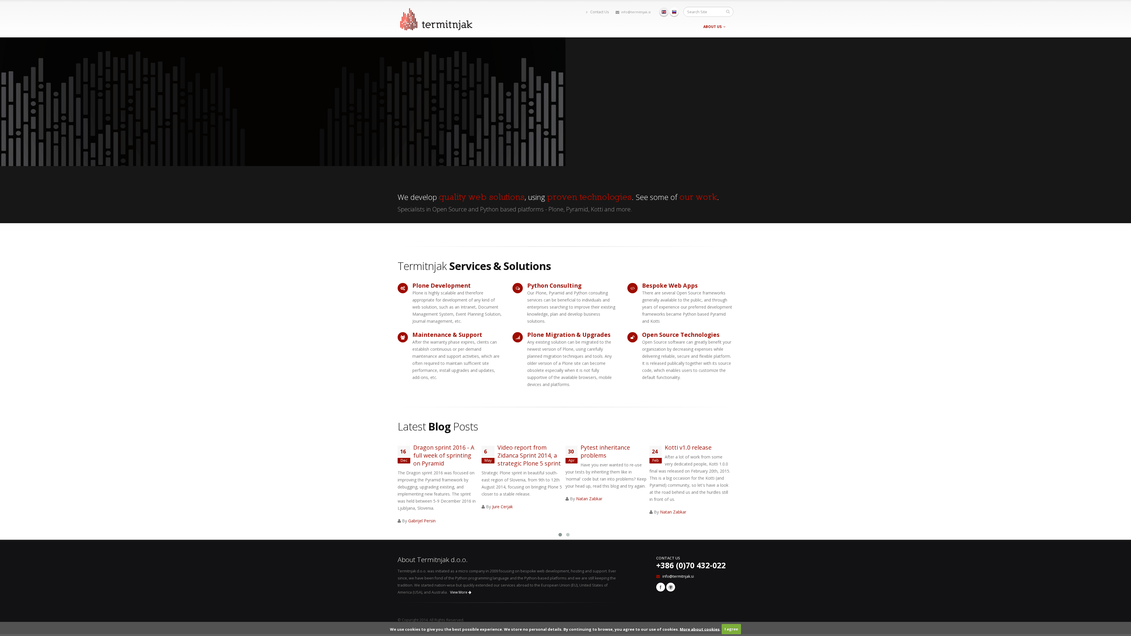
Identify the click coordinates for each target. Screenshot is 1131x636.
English (663, 11)
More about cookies (700, 629)
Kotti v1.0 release (688, 447)
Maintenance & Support (447, 335)
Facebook (660, 587)
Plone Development (441, 285)
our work (698, 197)
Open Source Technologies (681, 335)
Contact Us (599, 11)
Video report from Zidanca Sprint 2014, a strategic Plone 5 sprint (529, 455)
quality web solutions (482, 197)
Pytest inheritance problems (605, 451)
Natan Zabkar (589, 498)
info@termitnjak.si (636, 12)
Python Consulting (554, 285)
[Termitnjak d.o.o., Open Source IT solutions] (436, 17)
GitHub (670, 587)
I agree (731, 629)
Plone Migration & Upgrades (569, 335)
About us (712, 26)
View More (459, 592)
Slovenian (674, 11)
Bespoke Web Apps (670, 285)
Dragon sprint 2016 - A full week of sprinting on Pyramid (443, 455)
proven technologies (589, 197)
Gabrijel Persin (422, 521)
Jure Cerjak (502, 506)
